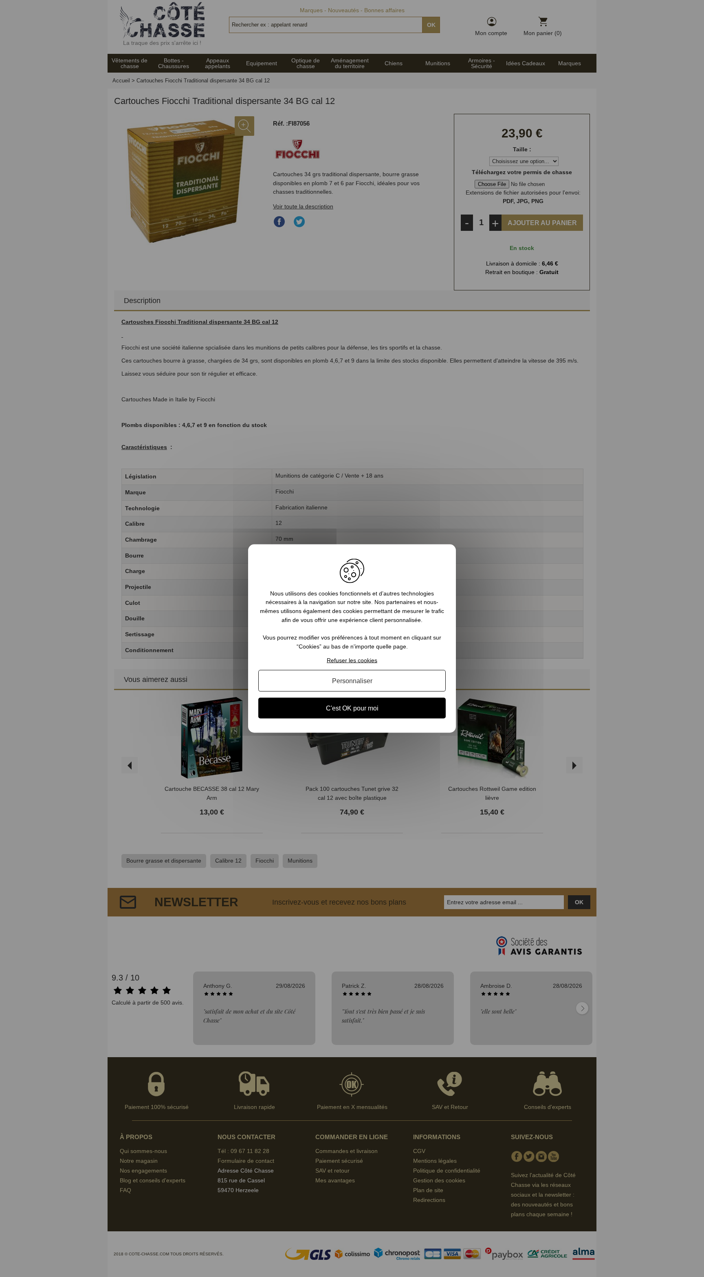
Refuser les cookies (352, 660)
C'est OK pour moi (352, 708)
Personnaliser (352, 680)
